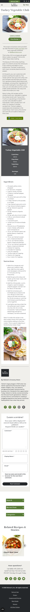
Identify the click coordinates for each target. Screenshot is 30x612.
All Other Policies (15, 607)
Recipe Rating (7, 451)
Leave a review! (15, 35)
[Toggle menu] (2, 5)
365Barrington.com (16, 52)
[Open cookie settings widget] (2, 609)
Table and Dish (19, 48)
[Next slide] (24, 545)
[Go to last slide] (5, 545)
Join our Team (14, 1)
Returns (15, 604)
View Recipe (14, 39)
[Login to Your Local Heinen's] (26, 1)
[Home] (13, 5)
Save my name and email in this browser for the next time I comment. (15, 475)
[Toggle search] (29, 1)
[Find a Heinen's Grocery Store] (24, 1)
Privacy (15, 595)
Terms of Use (15, 592)
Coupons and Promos (15, 598)
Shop (27, 4)
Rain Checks (15, 601)
